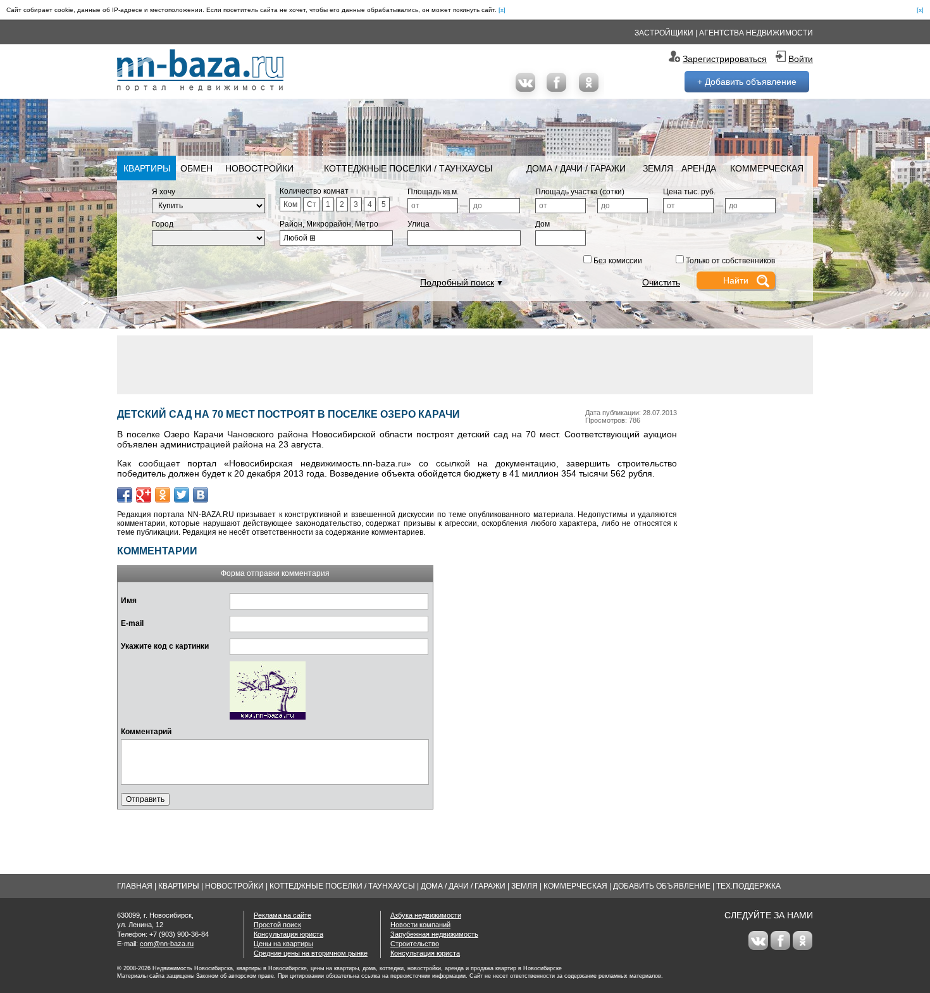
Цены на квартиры (283, 943)
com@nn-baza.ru (167, 943)
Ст (311, 204)
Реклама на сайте (282, 915)
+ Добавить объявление (747, 82)
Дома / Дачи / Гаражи (576, 168)
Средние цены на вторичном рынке (311, 953)
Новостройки (259, 168)
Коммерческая (766, 168)
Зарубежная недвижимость (434, 934)
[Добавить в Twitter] (181, 495)
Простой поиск (277, 924)
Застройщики (664, 32)
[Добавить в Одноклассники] (162, 495)
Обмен (196, 168)
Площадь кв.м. (433, 191)
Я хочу (163, 191)
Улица (418, 224)
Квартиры (146, 168)
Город (162, 224)
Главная (134, 886)
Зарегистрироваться (725, 59)
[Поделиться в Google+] (143, 495)
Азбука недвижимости (425, 915)
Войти (800, 59)
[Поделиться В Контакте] (200, 495)
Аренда (698, 168)
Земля (658, 168)
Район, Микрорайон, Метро (329, 224)
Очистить (661, 282)
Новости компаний (420, 924)
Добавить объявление (661, 886)
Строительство (414, 943)
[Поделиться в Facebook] (124, 495)
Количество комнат (314, 191)
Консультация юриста (288, 934)
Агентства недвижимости (756, 32)
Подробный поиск (457, 282)
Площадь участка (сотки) (579, 191)
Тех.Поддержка (748, 886)
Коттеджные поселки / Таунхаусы (408, 168)
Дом (542, 224)
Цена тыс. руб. (689, 191)
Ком (290, 204)
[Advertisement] (465, 363)
